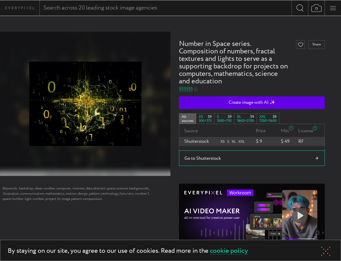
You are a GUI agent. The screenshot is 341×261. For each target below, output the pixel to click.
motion (71, 193)
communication (32, 193)
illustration (10, 193)
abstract (99, 188)
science (122, 188)
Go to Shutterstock (202, 158)
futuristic (127, 193)
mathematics (54, 193)
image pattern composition (82, 198)
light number (34, 198)
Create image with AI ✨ (252, 102)
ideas (38, 188)
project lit (52, 198)
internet (78, 188)
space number (12, 198)
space (111, 188)
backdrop (26, 188)
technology (109, 193)
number (49, 188)
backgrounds (139, 188)
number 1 (142, 193)
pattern (94, 193)
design (83, 193)
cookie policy (229, 251)
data (89, 188)
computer (63, 188)
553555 (186, 89)
